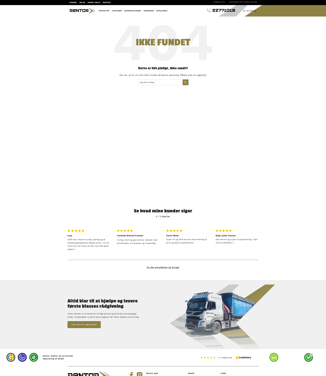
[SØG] (185, 82)
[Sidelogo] (82, 10)
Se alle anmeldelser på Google (163, 267)
